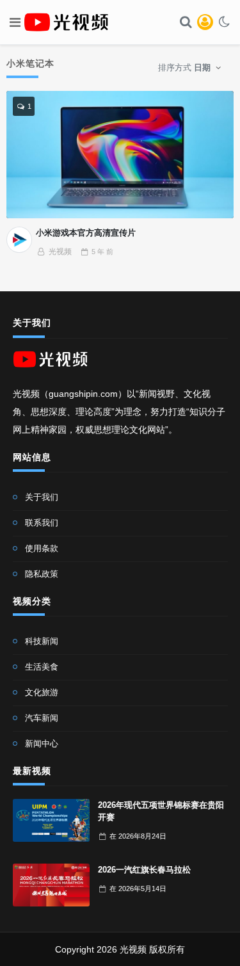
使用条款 (41, 548)
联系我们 (41, 522)
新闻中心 (41, 743)
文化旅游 (41, 692)
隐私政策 (41, 574)
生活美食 (41, 667)
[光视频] (19, 239)
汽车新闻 (41, 718)
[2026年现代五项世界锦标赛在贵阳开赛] (51, 820)
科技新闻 (41, 641)
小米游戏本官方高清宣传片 (86, 232)
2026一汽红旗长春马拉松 (144, 869)
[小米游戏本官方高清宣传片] (120, 155)
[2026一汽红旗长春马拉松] (51, 885)
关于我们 (41, 497)
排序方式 (184, 67)
